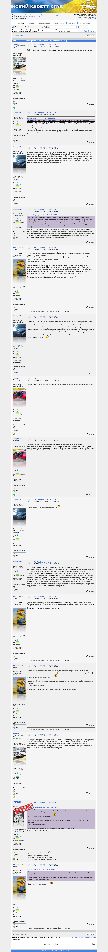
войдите (42, 15)
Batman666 (92, 19)
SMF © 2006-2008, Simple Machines (62, 951)
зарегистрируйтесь (55, 15)
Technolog (17, 247)
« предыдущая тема (89, 30)
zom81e (16, 44)
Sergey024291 (18, 112)
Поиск (31, 23)
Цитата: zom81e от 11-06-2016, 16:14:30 (41, 869)
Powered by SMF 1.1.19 (41, 951)
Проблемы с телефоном (28, 31)
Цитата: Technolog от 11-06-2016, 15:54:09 (42, 807)
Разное (14, 31)
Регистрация (84, 23)
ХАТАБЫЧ (17, 802)
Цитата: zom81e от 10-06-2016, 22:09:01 (41, 118)
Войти (72, 23)
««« (21, 35)
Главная (34, 30)
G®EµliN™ (17, 378)
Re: (35, 379)
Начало (21, 23)
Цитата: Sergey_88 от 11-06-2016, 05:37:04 (42, 215)
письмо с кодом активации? (32, 16)
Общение (43, 30)
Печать (90, 35)
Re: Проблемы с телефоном (45, 44)
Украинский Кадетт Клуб (20, 30)
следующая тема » (89, 31)
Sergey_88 (17, 147)
